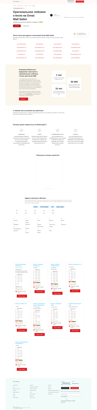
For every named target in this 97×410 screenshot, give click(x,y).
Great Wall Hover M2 (75, 47)
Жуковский (16, 230)
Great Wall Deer (39, 44)
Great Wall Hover (75, 44)
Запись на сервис (80, 1)
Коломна (27, 220)
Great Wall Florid (57, 44)
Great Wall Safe (39, 54)
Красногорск (27, 224)
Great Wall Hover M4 (39, 50)
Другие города (60, 206)
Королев (27, 222)
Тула (52, 206)
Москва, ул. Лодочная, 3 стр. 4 (75, 264)
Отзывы (31, 385)
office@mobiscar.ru (75, 383)
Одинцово (39, 224)
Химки (50, 230)
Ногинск (38, 220)
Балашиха (15, 220)
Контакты (14, 390)
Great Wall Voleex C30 (76, 54)
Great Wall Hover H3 (21, 47)
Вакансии (31, 395)
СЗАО (35, 210)
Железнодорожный (17, 228)
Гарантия (50, 385)
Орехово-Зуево (40, 226)
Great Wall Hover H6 (57, 47)
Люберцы (27, 228)
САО (26, 210)
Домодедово (16, 224)
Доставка (50, 388)
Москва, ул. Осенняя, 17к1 (20, 303)
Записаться (17, 25)
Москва (35, 206)
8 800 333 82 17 (71, 0)
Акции (14, 395)
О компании (15, 385)
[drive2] (67, 399)
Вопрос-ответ (32, 397)
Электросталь (63, 224)
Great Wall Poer (21, 54)
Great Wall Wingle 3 (39, 57)
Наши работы (15, 397)
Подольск (39, 230)
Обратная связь (33, 390)
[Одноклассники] (64, 399)
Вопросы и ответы (16, 388)
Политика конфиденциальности (54, 390)
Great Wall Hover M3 (21, 50)
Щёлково (62, 220)
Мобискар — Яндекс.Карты (48, 188)
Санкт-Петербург (44, 206)
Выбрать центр (26, 25)
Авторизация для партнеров (53, 392)
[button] (21, 1)
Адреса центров (16, 392)
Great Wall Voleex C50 (21, 57)
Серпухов (51, 226)
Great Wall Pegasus (57, 50)
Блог (31, 392)
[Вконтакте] (62, 399)
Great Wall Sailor (57, 54)
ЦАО (44, 210)
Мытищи (27, 232)
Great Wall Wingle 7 (75, 57)
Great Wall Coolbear (21, 44)
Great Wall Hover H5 (39, 47)
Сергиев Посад (52, 224)
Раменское (51, 220)
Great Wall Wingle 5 (57, 57)
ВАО (17, 210)
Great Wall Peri (75, 50)
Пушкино (39, 232)
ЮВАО (53, 210)
